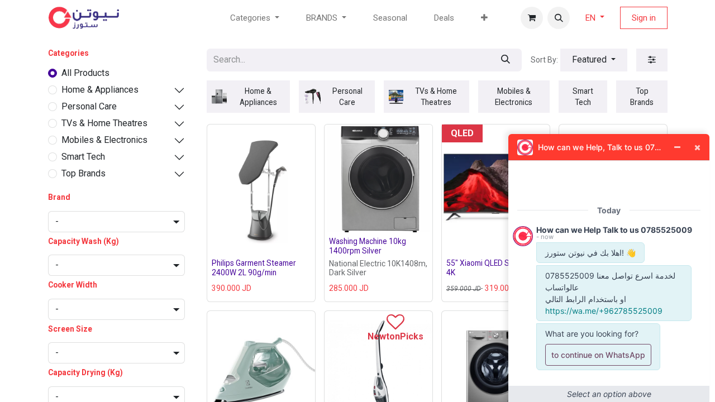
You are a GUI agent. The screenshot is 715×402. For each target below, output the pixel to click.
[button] (558, 18)
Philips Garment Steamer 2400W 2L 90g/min (254, 267)
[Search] (505, 60)
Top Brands (83, 173)
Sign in (644, 18)
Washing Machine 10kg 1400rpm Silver (367, 246)
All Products (85, 73)
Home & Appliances (100, 89)
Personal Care (89, 106)
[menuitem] (390, 18)
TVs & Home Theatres (104, 123)
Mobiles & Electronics (104, 140)
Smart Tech (83, 156)
